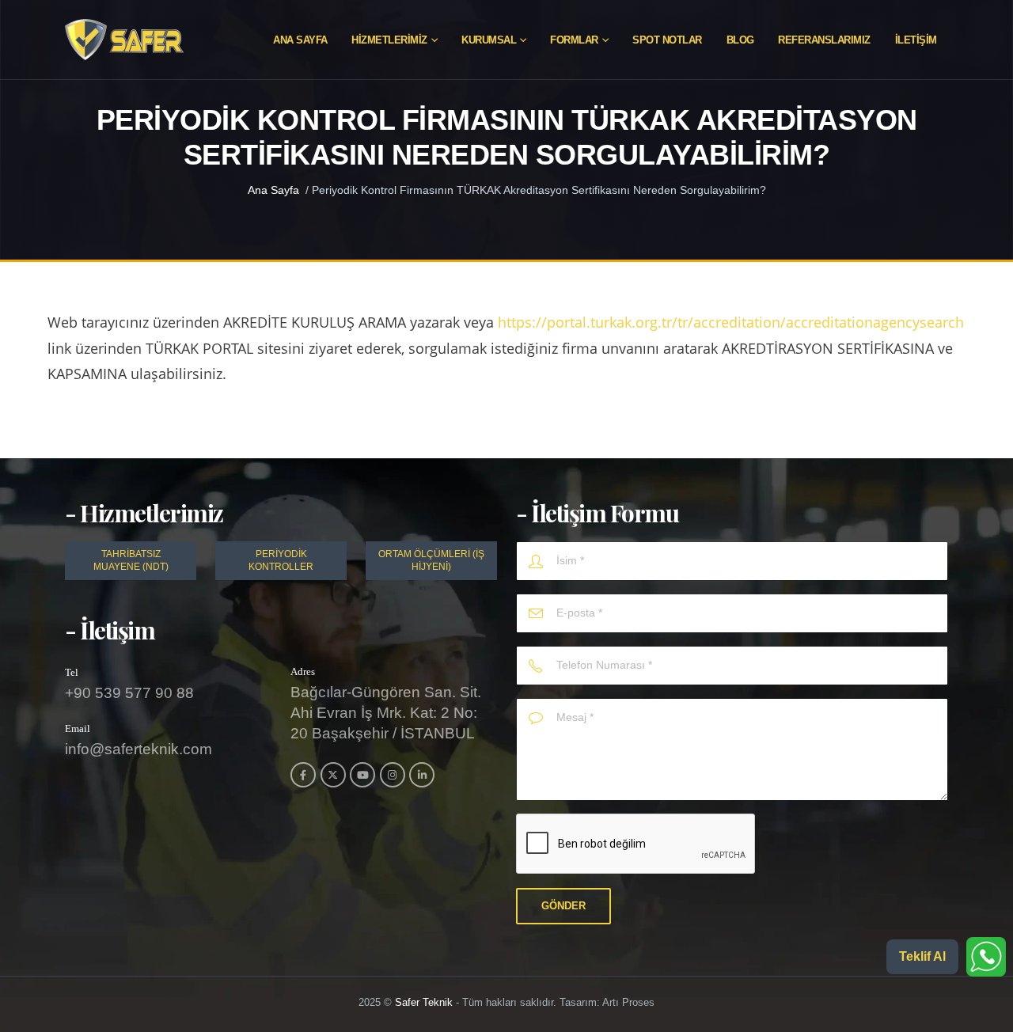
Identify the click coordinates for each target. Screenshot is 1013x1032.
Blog (740, 40)
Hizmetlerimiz (389, 40)
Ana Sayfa (300, 40)
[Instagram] (392, 774)
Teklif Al (922, 956)
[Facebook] (303, 774)
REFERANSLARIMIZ (824, 40)
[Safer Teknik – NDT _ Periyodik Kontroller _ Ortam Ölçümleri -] (124, 39)
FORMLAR (574, 40)
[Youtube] (362, 774)
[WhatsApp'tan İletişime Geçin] (986, 957)
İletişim (916, 40)
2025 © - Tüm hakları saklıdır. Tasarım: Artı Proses (506, 1002)
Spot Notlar (667, 40)
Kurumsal (488, 40)
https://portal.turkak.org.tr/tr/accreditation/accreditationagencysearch (731, 322)
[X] (333, 774)
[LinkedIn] (421, 774)
